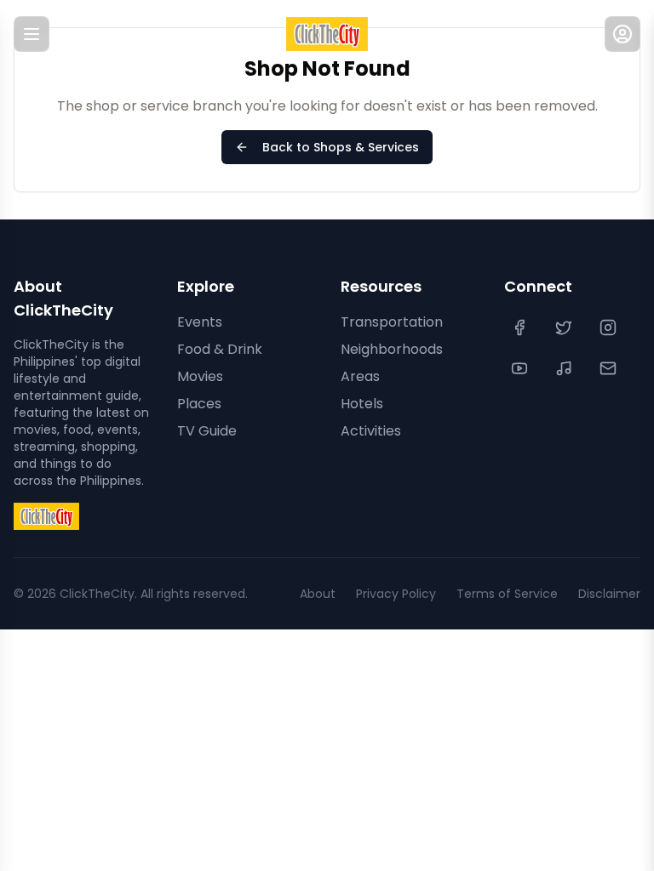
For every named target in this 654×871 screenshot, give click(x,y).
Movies (200, 376)
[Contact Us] (610, 368)
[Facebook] (521, 327)
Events (199, 322)
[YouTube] (521, 368)
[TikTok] (565, 368)
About (318, 593)
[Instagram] (610, 327)
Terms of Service (507, 593)
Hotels (362, 403)
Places (199, 403)
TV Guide (207, 431)
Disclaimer (609, 593)
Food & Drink (219, 349)
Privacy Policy (396, 593)
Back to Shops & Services (340, 147)
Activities (371, 431)
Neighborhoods (392, 349)
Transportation (392, 322)
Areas (360, 376)
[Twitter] (565, 327)
